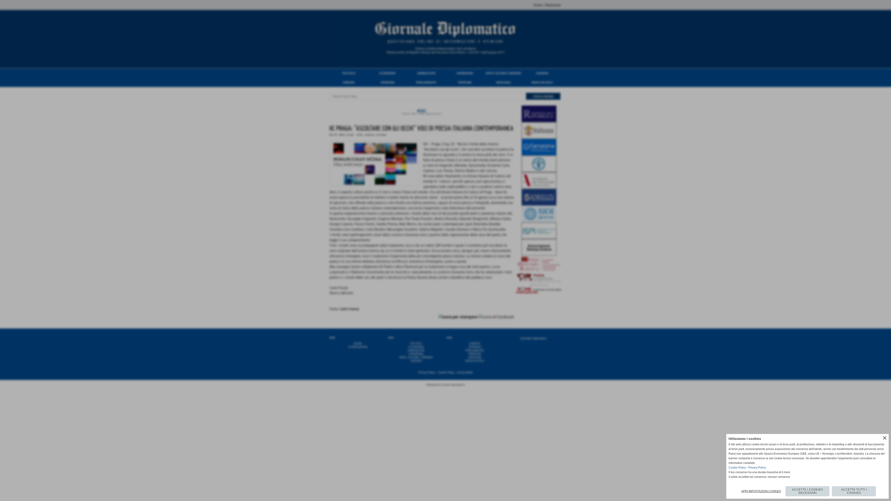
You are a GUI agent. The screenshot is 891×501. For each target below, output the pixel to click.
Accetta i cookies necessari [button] (807, 491)
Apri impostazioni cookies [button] (761, 491)
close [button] (885, 438)
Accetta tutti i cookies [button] (854, 491)
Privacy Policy (757, 467)
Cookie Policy (737, 467)
